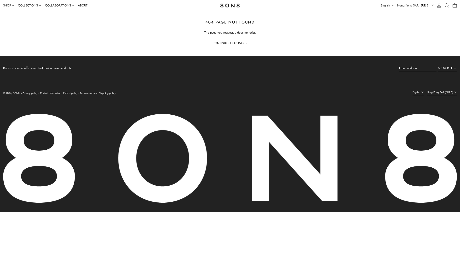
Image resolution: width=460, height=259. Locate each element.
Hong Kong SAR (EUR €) (414, 5)
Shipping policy (107, 93)
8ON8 (16, 93)
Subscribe (445, 68)
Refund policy (70, 93)
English (386, 5)
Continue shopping (228, 43)
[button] (446, 5)
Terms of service (88, 93)
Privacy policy (30, 93)
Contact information (50, 93)
